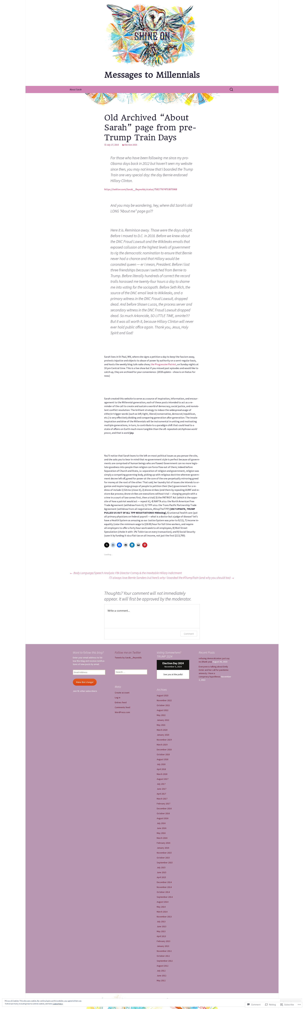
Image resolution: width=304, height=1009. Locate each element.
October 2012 (163, 955)
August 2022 (162, 710)
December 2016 (164, 808)
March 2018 (162, 774)
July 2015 (161, 867)
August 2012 (162, 965)
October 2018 (163, 754)
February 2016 (163, 842)
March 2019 (162, 744)
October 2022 (163, 705)
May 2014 (161, 906)
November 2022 (164, 700)
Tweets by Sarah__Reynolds (128, 657)
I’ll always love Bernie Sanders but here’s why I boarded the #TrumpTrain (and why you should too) (171, 578)
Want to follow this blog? (88, 652)
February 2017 (163, 803)
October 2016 (163, 813)
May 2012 (161, 980)
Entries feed (121, 702)
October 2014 (163, 892)
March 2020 (162, 729)
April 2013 (161, 936)
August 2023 (162, 695)
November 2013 (164, 916)
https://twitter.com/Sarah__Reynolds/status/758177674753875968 (140, 189)
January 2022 (163, 720)
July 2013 (161, 921)
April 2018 (161, 769)
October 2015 (163, 857)
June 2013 (161, 926)
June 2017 (161, 788)
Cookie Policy (58, 1004)
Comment (189, 633)
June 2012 (161, 975)
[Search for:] (231, 89)
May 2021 (161, 724)
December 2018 (164, 749)
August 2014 (162, 901)
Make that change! (84, 682)
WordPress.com (122, 712)
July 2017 (161, 783)
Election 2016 (130, 144)
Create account (122, 692)
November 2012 (164, 951)
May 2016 (161, 833)
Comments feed (122, 707)
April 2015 (161, 877)
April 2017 (161, 793)
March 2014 (162, 911)
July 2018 (161, 764)
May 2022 (161, 715)
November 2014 (164, 887)
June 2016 (161, 828)
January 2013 (163, 946)
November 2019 (164, 739)
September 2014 (165, 896)
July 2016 (161, 823)
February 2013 (163, 941)
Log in (117, 697)
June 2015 (161, 872)
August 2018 (162, 759)
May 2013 (161, 931)
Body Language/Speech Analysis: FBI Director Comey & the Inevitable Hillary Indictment (126, 573)
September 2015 (165, 862)
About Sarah (76, 89)
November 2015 (164, 852)
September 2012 (165, 960)
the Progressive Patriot (163, 364)
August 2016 (162, 818)
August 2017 (162, 779)
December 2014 (164, 882)
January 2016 (163, 847)
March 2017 (162, 798)
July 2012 (161, 970)
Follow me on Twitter (128, 652)
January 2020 (163, 734)
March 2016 (162, 838)
